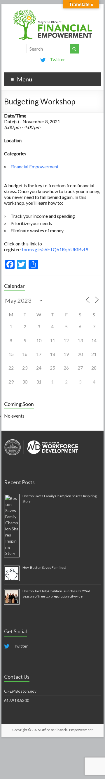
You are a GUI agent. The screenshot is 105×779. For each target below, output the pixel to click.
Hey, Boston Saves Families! (44, 567)
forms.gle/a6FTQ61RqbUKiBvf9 (55, 249)
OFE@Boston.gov (20, 691)
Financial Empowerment (34, 166)
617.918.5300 (16, 700)
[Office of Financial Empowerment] (52, 11)
